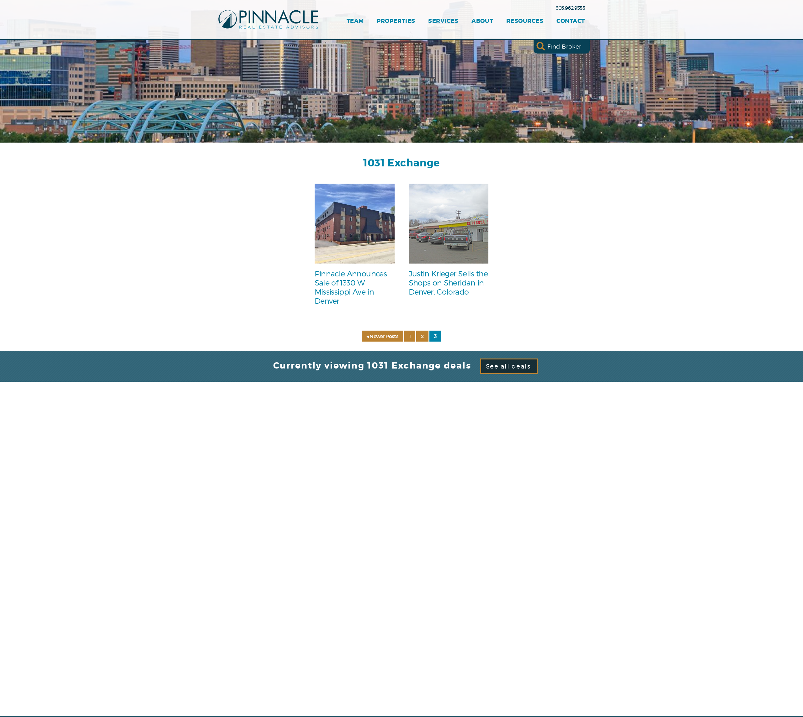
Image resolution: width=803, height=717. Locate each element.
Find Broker (564, 46)
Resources (525, 21)
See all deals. (509, 366)
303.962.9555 (570, 8)
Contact (570, 21)
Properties (396, 21)
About (482, 21)
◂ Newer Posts (382, 336)
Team (355, 21)
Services (443, 21)
